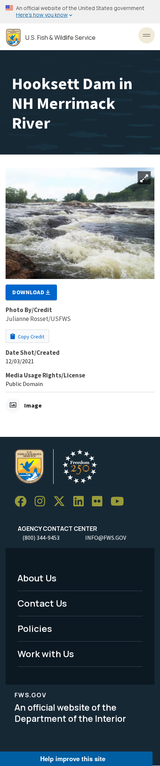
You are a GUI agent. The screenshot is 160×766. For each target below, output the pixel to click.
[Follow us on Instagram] (42, 501)
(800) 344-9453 (41, 537)
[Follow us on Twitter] (61, 501)
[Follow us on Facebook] (23, 501)
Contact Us (42, 603)
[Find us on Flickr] (100, 501)
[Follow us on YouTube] (120, 501)
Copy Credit (30, 336)
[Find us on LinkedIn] (81, 501)
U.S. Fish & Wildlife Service (60, 38)
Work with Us (45, 653)
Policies (34, 628)
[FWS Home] (13, 37)
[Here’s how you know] (80, 11)
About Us (37, 578)
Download (29, 292)
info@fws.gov (105, 537)
